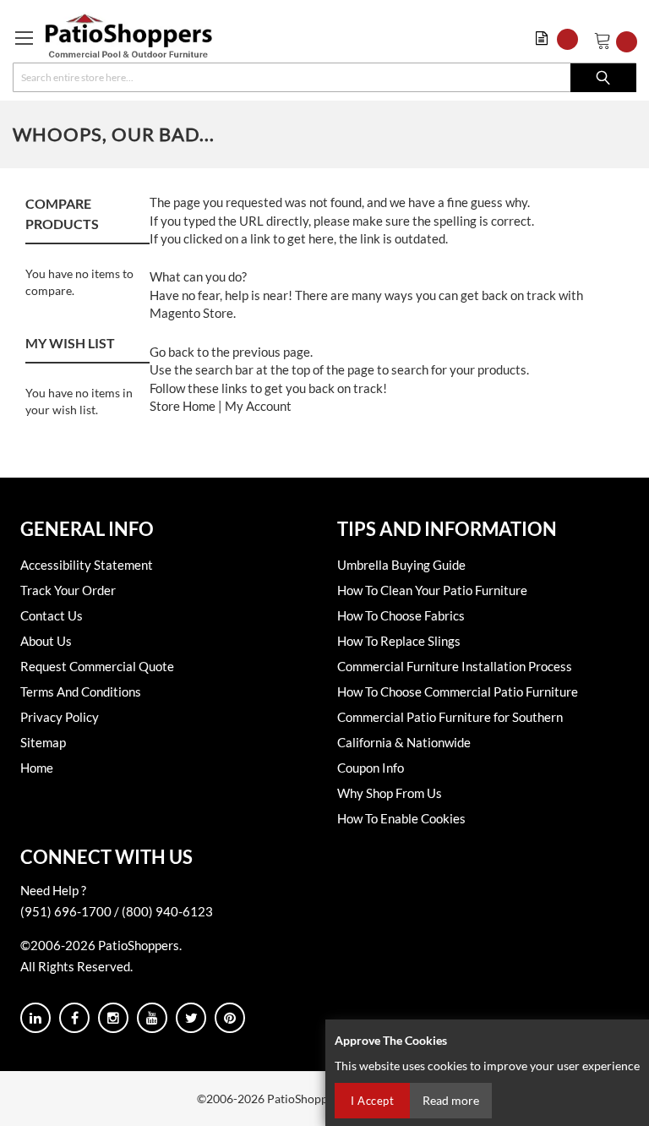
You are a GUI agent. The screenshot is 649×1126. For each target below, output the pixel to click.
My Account (258, 405)
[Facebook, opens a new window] (74, 1018)
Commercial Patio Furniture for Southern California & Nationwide (450, 729)
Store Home (182, 405)
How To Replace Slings (399, 640)
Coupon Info (370, 767)
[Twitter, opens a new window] (191, 1018)
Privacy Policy (59, 716)
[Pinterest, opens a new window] (230, 1018)
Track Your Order (68, 590)
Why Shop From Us (389, 793)
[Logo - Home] (128, 35)
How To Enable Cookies (401, 818)
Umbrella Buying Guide (401, 564)
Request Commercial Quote (97, 666)
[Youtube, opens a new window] (152, 1018)
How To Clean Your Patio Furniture (432, 590)
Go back (172, 351)
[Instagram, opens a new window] (113, 1018)
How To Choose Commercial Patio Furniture (457, 691)
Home (36, 767)
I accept (372, 1100)
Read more (451, 1100)
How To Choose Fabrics (401, 615)
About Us (46, 640)
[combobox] (324, 77)
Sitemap (43, 742)
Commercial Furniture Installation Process (454, 666)
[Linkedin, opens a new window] (35, 1018)
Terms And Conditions (80, 691)
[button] (561, 38)
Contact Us (51, 615)
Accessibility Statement (86, 564)
